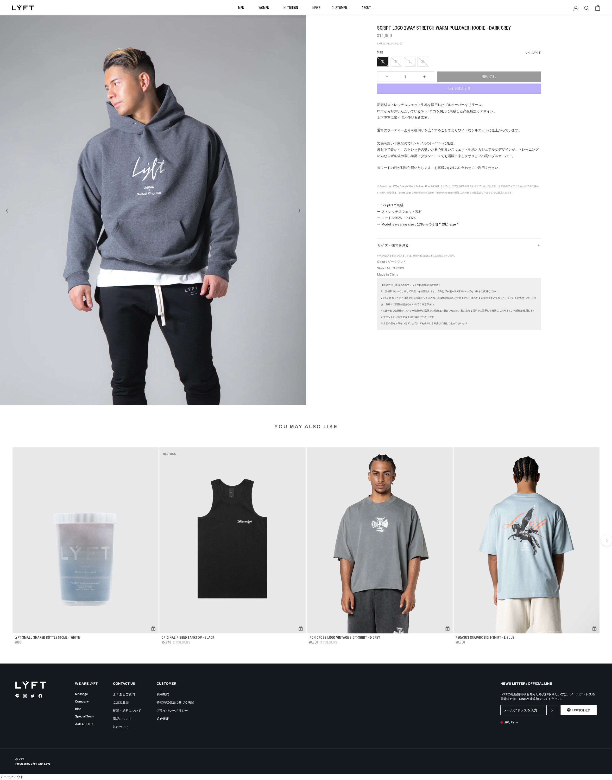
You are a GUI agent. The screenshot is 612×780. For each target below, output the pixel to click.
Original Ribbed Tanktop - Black (187, 637)
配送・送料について (127, 710)
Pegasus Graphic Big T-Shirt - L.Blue (484, 637)
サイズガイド (533, 52)
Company (82, 701)
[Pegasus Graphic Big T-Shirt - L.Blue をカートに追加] (594, 628)
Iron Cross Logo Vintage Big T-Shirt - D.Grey (344, 637)
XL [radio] (423, 62)
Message (81, 694)
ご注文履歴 (121, 702)
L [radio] (409, 62)
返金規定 (163, 719)
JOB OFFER (84, 724)
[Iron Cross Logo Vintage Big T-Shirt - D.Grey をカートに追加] (447, 628)
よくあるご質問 (124, 694)
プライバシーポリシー (172, 710)
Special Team (84, 716)
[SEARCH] (586, 7)
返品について (122, 719)
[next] (606, 540)
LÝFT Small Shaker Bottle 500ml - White (47, 637)
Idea (78, 709)
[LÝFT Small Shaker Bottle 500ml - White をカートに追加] (153, 628)
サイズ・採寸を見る (393, 245)
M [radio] (396, 62)
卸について (121, 727)
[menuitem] (243, 7)
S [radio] (383, 62)
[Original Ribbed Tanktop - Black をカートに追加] (300, 628)
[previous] (5, 540)
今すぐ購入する (459, 88)
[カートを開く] (597, 8)
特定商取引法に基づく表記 (175, 702)
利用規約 (163, 694)
